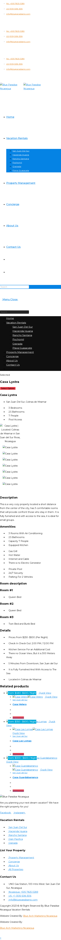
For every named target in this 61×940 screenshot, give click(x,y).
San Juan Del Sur (23, 326)
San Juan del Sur (20, 700)
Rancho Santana (22, 335)
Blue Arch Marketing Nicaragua (40, 916)
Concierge (12, 356)
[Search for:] (19, 299)
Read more (18, 717)
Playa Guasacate (22, 347)
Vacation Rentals (16, 322)
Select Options (8, 388)
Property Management (20, 352)
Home (10, 318)
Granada (17, 343)
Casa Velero (20, 704)
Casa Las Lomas (22, 740)
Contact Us (13, 364)
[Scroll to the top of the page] (1, 934)
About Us (12, 360)
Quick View (44, 693)
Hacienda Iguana (23, 331)
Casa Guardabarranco (25, 777)
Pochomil (18, 339)
